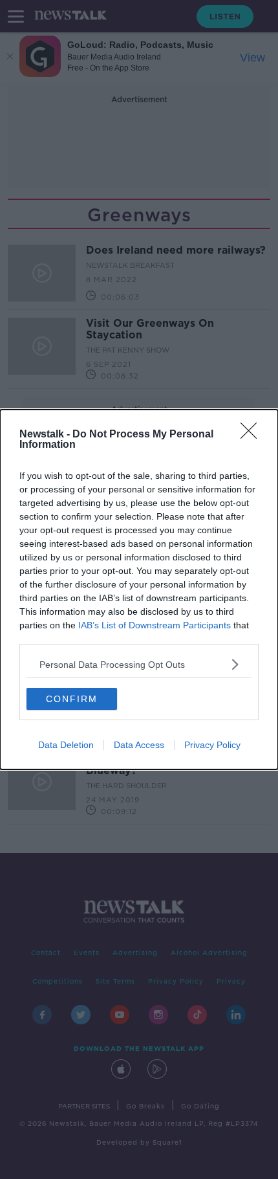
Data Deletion (66, 745)
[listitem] (139, 664)
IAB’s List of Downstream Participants (154, 625)
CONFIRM (72, 699)
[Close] (253, 435)
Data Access (139, 745)
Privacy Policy (212, 745)
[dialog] (139, 589)
